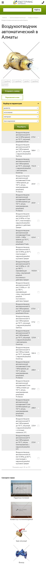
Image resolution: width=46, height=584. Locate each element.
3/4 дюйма (17, 81)
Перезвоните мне (12, 97)
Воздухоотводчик (33, 17)
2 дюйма (34, 81)
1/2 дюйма (6, 81)
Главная (4, 17)
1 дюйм (26, 81)
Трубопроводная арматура (18, 17)
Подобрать (21, 127)
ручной (4, 85)
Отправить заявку (12, 91)
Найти (37, 9)
